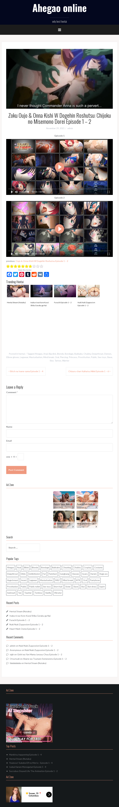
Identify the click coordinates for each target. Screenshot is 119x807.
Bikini (26, 567)
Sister (68, 586)
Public (94, 357)
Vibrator (58, 593)
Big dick (52, 353)
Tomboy (38, 593)
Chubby (87, 353)
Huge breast (12, 580)
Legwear (24, 357)
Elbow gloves (12, 357)
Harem (93, 574)
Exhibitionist (34, 574)
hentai (22, 353)
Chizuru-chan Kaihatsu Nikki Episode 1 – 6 (88, 371)
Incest (23, 580)
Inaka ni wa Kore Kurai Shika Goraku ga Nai (40, 304)
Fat (44, 574)
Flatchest (53, 574)
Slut (52, 360)
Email (9, 440)
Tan (19, 593)
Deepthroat (97, 353)
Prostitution (84, 357)
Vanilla (48, 593)
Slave (109, 357)
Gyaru (85, 574)
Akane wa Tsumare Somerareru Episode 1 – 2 (45, 658)
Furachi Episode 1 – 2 (63, 302)
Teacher (28, 593)
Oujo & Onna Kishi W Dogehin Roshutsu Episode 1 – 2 (42, 261)
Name (9, 426)
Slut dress (92, 586)
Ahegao (38, 353)
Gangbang (64, 574)
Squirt (102, 586)
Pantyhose (95, 580)
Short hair (58, 586)
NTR (78, 580)
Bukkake (78, 353)
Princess (73, 357)
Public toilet (34, 586)
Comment (12, 392)
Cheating (67, 567)
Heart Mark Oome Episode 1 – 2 (24, 628)
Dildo (23, 574)
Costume (98, 567)
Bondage (69, 353)
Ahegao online (59, 7)
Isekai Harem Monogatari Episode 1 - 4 (27, 767)
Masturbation (35, 357)
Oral (57, 357)
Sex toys (102, 357)
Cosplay (87, 567)
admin (70, 128)
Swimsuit (11, 593)
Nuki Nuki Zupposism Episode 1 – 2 (86, 304)
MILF (57, 580)
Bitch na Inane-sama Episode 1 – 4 (26, 371)
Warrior (65, 360)
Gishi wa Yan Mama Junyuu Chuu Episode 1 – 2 (39, 654)
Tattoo (58, 360)
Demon (107, 353)
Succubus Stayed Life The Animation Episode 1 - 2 (33, 771)
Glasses (75, 574)
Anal (45, 353)
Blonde (60, 353)
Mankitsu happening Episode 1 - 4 (25, 754)
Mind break (48, 357)
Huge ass (103, 574)
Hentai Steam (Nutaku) (16, 302)
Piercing (64, 357)
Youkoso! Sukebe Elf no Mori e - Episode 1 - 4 (31, 762)
